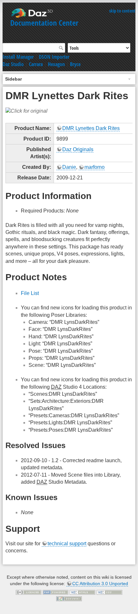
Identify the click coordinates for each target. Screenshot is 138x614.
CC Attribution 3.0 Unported (100, 583)
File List (30, 293)
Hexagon (56, 64)
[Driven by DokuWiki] (69, 598)
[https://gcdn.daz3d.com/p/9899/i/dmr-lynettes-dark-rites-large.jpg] (26, 110)
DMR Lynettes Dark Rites (91, 128)
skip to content (122, 11)
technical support (66, 543)
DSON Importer (54, 56)
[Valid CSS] (109, 592)
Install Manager (18, 56)
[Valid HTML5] (82, 592)
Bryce (75, 64)
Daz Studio (13, 64)
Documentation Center (44, 22)
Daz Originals (77, 149)
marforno (94, 167)
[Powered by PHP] (55, 592)
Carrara (36, 64)
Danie (69, 167)
